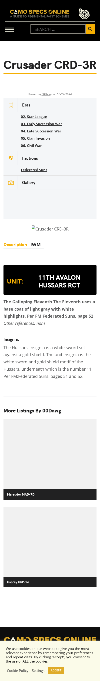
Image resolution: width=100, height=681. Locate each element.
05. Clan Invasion (35, 138)
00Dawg (47, 94)
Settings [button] (38, 670)
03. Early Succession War (41, 123)
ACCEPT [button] (56, 670)
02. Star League (34, 116)
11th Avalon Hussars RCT (43, 281)
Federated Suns (34, 169)
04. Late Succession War (41, 131)
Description (15, 244)
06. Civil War (31, 145)
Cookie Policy (17, 670)
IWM (35, 244)
